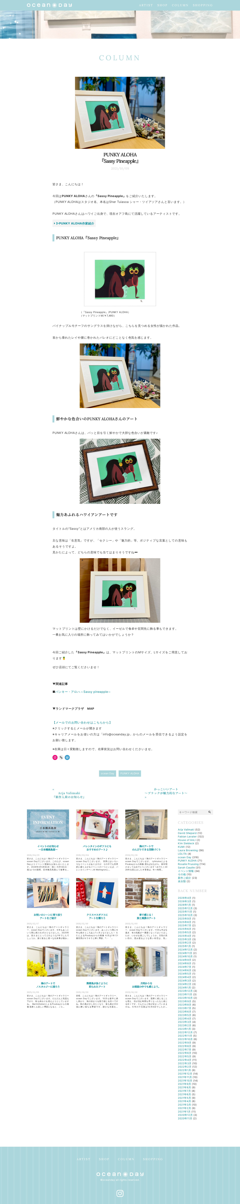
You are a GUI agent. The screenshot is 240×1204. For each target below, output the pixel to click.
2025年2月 (184, 942)
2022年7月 (184, 1049)
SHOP (162, 5)
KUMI (181, 846)
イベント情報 (186, 871)
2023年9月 (184, 1001)
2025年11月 (185, 911)
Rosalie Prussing (188, 864)
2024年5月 (184, 973)
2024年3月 (184, 980)
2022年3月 (184, 1063)
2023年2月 (184, 1025)
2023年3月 (184, 1021)
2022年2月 (184, 1066)
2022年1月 (184, 1070)
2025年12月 (185, 908)
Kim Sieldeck (186, 843)
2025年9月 (184, 918)
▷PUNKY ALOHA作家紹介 (74, 223)
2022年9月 (184, 1042)
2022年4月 (184, 1059)
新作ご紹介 (184, 877)
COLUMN (180, 5)
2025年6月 (184, 928)
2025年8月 (184, 922)
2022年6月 (184, 1052)
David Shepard (187, 833)
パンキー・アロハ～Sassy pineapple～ (83, 692)
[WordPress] (67, 757)
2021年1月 (184, 1111)
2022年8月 (184, 1046)
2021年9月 (184, 1083)
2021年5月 (184, 1097)
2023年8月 (184, 1004)
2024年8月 (184, 963)
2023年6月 (184, 1011)
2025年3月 (184, 939)
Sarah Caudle (186, 867)
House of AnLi (187, 840)
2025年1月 (184, 946)
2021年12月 (185, 1073)
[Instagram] (55, 757)
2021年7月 (184, 1090)
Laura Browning (188, 850)
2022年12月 (185, 1032)
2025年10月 (185, 915)
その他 (182, 874)
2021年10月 (185, 1080)
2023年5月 (184, 1015)
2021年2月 (184, 1108)
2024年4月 (184, 977)
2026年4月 (184, 897)
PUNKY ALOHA (129, 773)
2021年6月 (184, 1094)
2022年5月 (184, 1056)
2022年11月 (185, 1035)
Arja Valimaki (186, 829)
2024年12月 (185, 949)
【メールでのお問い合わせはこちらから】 (82, 722)
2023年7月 (184, 1008)
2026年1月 (184, 904)
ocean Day (107, 773)
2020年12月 (185, 1114)
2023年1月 (184, 1028)
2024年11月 (185, 953)
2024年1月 (184, 987)
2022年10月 (185, 1039)
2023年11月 (185, 994)
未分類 (182, 881)
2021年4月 (184, 1101)
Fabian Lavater (187, 836)
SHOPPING (203, 5)
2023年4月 (184, 1018)
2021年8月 (184, 1087)
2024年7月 (184, 966)
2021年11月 (185, 1077)
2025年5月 (184, 932)
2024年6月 (184, 970)
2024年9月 (184, 959)
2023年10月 (185, 997)
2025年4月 (184, 935)
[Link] (61, 757)
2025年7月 (184, 925)
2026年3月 (184, 901)
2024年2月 (184, 984)
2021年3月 (184, 1104)
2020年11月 (185, 1118)
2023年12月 (185, 990)
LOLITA (182, 853)
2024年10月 (185, 956)
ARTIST (146, 5)
